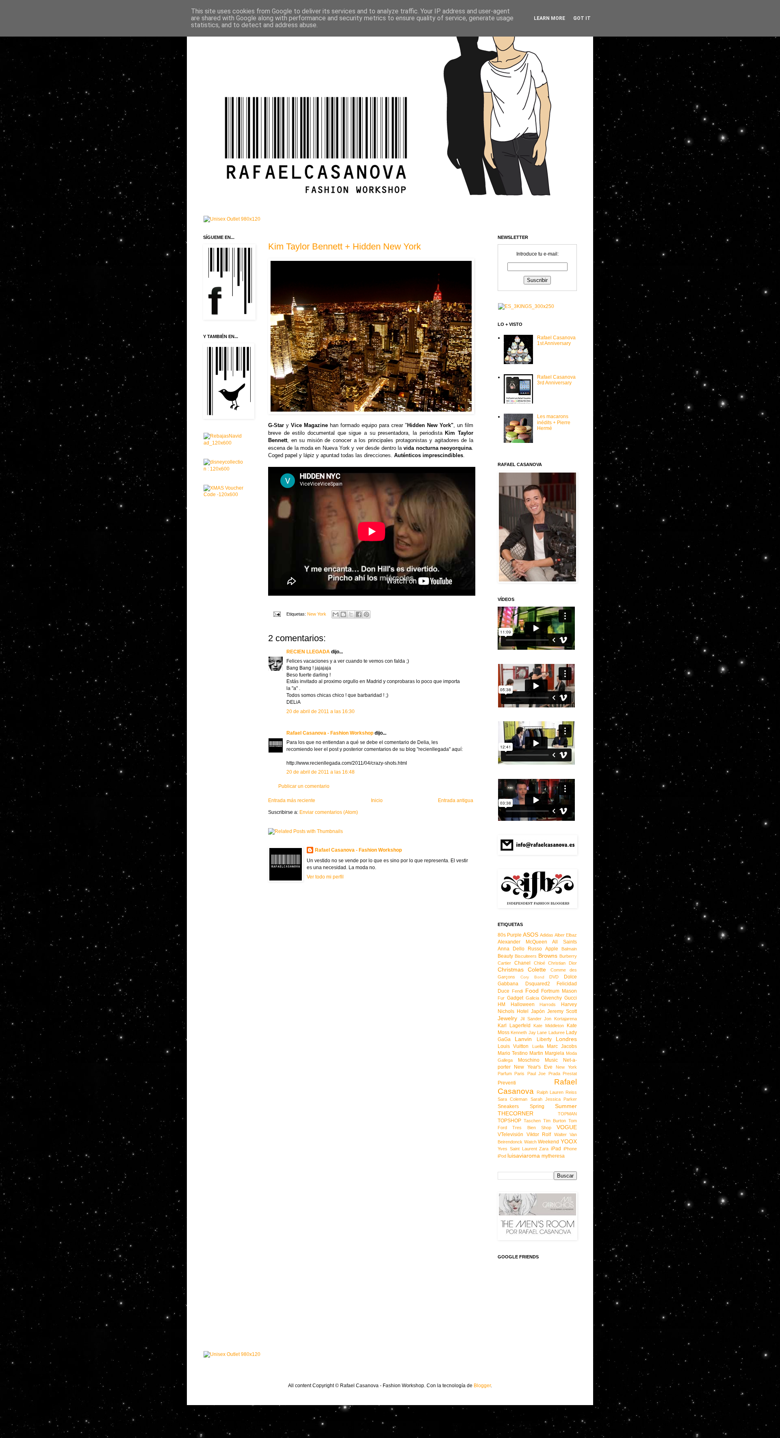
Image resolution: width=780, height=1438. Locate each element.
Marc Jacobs (562, 1046)
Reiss (571, 1092)
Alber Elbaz (566, 935)
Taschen (532, 1120)
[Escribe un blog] (343, 614)
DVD (554, 976)
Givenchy (551, 998)
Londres (566, 1039)
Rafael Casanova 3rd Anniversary (556, 380)
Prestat (570, 1073)
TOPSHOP (509, 1121)
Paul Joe (536, 1073)
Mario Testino (513, 1053)
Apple (551, 949)
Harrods (548, 1004)
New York (316, 614)
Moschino (529, 1060)
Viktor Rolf (538, 1134)
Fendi (517, 991)
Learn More (549, 18)
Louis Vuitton (513, 1046)
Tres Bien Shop (531, 1127)
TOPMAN (567, 1113)
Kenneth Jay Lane (529, 1032)
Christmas (511, 969)
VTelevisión (510, 1134)
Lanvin (523, 1039)
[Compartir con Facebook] (359, 614)
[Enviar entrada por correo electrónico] (276, 614)
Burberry (568, 956)
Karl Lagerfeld (514, 1025)
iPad (556, 1149)
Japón (538, 1011)
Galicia (532, 998)
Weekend (548, 1142)
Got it (582, 18)
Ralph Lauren (550, 1092)
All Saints (564, 942)
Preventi (507, 1083)
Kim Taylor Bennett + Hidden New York (344, 246)
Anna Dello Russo (520, 949)
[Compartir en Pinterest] (366, 614)
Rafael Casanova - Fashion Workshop (329, 733)
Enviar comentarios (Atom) (328, 812)
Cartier (504, 963)
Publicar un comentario (303, 786)
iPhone (570, 1148)
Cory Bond (532, 977)
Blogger (482, 1385)
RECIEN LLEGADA (308, 652)
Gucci (570, 998)
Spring (537, 1106)
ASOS (530, 934)
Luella (538, 1046)
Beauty (505, 956)
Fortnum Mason (559, 991)
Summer (566, 1106)
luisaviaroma (523, 1155)
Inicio (377, 800)
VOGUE (567, 1127)
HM (501, 1004)
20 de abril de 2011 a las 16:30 (320, 711)
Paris (519, 1073)
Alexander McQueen (522, 942)
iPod (502, 1156)
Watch (530, 1141)
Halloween (523, 1004)
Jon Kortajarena (560, 1018)
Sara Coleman (512, 1099)
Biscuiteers (526, 956)
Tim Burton (554, 1120)
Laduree (556, 1032)
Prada (554, 1073)
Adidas (546, 935)
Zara (543, 1148)
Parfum (505, 1073)
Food (532, 990)
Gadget (515, 998)
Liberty (544, 1039)
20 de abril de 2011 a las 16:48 (320, 772)
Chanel (522, 963)
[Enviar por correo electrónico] (336, 614)
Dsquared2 (537, 984)
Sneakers (508, 1106)
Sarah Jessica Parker (554, 1099)
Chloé (539, 963)
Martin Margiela (546, 1053)
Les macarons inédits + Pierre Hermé (553, 422)
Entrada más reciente (291, 800)
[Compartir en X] (351, 614)
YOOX (569, 1141)
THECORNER (515, 1113)
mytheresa (553, 1156)
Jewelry (507, 1018)
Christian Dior (562, 963)
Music (551, 1060)
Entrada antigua (455, 800)
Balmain (569, 948)
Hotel (523, 1011)
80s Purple (510, 935)
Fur (501, 998)
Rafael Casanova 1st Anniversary (556, 340)
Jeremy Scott (562, 1011)
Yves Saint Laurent (517, 1148)
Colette (537, 969)
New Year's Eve (533, 1067)
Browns (547, 955)
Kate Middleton (548, 1025)
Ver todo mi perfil (325, 877)
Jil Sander (531, 1018)
